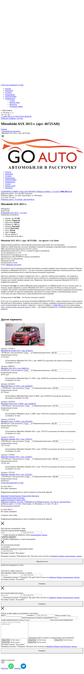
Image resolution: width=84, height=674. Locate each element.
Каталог (8, 89)
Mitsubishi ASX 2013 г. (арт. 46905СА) (15, 368)
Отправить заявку (16, 106)
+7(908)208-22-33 (29, 502)
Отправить (42, 584)
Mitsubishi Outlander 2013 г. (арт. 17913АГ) (16, 474)
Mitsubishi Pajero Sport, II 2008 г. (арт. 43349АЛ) (18, 404)
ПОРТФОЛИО (10, 96)
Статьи (12, 100)
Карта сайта (20, 500)
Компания (9, 91)
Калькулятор (10, 95)
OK (3, 662)
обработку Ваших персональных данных (66, 556)
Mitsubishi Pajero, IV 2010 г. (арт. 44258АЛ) (17, 386)
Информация (10, 98)
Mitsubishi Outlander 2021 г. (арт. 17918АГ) (16, 457)
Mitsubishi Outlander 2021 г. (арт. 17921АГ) (16, 439)
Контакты (13, 104)
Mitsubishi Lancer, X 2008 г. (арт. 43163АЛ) (16, 421)
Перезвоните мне (42, 561)
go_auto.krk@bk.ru (27, 199)
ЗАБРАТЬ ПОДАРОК (9, 537)
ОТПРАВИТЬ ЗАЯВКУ (10, 191)
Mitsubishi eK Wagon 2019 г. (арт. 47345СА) (17, 351)
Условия (8, 93)
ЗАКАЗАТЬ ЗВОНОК (23, 116)
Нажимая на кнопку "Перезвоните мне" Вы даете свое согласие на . (41, 556)
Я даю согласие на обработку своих (25, 535)
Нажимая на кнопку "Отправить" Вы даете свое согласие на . (42, 577)
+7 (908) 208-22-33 (8, 116)
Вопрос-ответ (15, 102)
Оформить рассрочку (13, 265)
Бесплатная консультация (10, 506)
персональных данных (39, 535)
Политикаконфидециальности (13, 499)
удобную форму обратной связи (17, 307)
